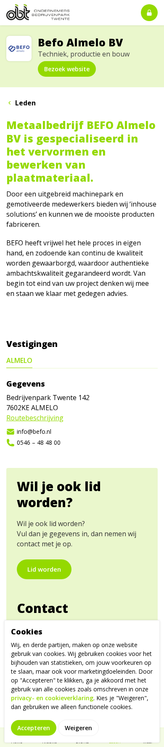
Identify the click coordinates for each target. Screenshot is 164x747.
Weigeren (78, 728)
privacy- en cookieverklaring (52, 698)
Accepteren (33, 728)
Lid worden (44, 569)
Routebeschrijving (34, 417)
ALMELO (19, 360)
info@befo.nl (34, 431)
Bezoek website (67, 69)
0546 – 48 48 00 (39, 442)
